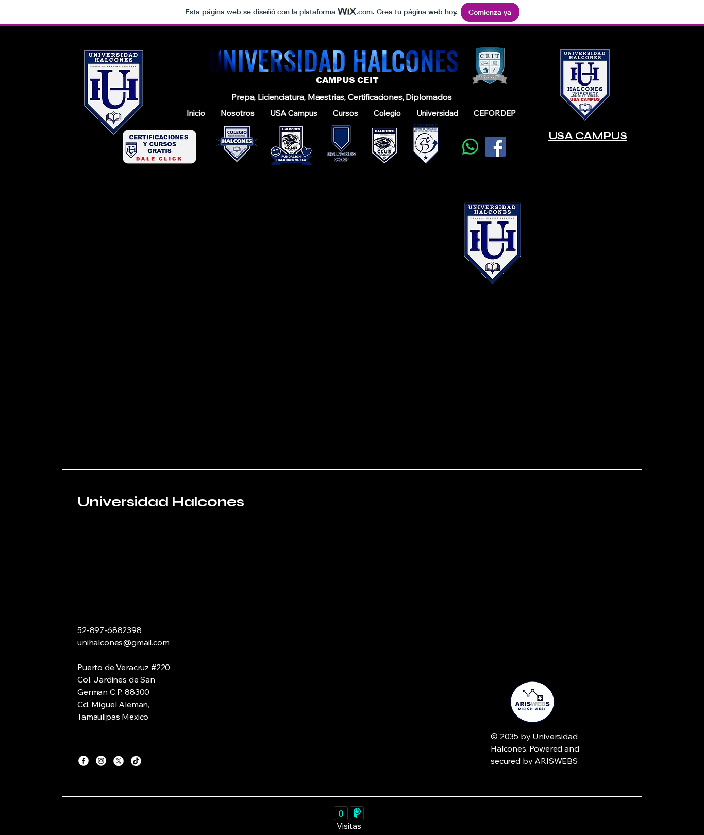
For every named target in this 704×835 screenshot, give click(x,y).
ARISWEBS (556, 761)
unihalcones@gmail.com (123, 642)
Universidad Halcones (160, 501)
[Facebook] (495, 147)
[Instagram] (101, 761)
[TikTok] (136, 761)
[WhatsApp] (470, 147)
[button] (237, 113)
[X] (118, 761)
